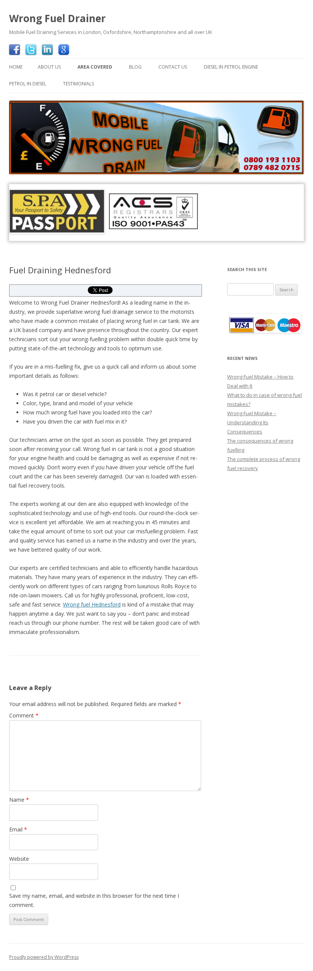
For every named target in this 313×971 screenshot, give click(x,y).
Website (19, 858)
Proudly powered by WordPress (44, 957)
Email (18, 829)
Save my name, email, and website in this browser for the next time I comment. (94, 900)
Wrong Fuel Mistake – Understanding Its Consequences (251, 422)
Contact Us (172, 67)
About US (49, 67)
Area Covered (94, 67)
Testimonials (78, 83)
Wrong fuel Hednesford (92, 604)
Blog (135, 67)
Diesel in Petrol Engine (231, 67)
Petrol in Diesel (27, 83)
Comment (24, 715)
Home (16, 67)
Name (19, 799)
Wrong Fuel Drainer (57, 18)
